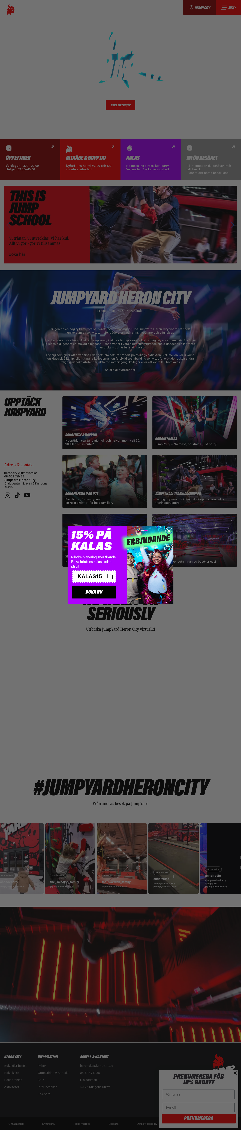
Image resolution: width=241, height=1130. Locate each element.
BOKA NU (94, 592)
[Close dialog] (169, 531)
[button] (94, 576)
